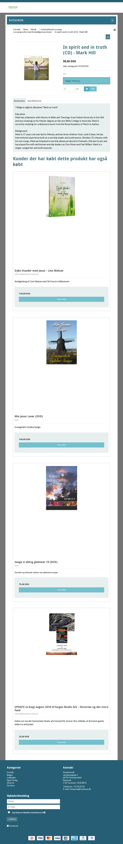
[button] (108, 36)
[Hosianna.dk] (13, 6)
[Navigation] (95, 6)
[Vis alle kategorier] (112, 20)
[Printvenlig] (114, 29)
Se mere (11, 785)
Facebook (13, 825)
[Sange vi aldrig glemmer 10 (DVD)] (61, 511)
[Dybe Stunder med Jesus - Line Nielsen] (61, 220)
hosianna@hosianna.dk (80, 789)
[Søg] (104, 6)
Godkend (12, 819)
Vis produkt (61, 299)
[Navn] (33, 801)
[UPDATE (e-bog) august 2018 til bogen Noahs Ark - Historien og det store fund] (61, 656)
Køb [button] (93, 89)
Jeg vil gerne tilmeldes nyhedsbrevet (36, 812)
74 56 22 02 (79, 786)
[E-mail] (33, 806)
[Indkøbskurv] (113, 6)
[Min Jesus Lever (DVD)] (61, 366)
